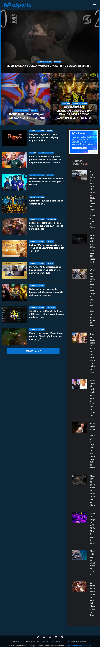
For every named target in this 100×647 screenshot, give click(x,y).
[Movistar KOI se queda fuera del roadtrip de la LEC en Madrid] (50, 40)
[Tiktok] (38, 636)
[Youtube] (56, 636)
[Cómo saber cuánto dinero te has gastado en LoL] (14, 204)
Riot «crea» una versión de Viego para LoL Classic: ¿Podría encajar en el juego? (46, 336)
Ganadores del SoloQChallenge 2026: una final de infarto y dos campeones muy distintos (74, 113)
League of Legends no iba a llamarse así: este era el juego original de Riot (44, 137)
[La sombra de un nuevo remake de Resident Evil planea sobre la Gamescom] (79, 586)
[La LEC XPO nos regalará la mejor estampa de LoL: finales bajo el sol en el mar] (14, 248)
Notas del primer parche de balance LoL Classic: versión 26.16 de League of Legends (46, 292)
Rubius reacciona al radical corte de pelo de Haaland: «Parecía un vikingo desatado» (92, 398)
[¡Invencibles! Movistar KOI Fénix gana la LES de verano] (25, 99)
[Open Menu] (94, 5)
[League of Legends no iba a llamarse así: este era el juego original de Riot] (14, 138)
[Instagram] (50, 636)
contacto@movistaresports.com (77, 641)
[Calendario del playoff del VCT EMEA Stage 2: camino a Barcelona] (79, 517)
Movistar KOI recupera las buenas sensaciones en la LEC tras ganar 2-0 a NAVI (47, 181)
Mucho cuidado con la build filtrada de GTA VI (92, 563)
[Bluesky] (62, 636)
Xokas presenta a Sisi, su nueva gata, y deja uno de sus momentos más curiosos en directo (92, 445)
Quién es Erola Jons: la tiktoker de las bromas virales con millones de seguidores (92, 353)
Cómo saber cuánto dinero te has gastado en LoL (46, 202)
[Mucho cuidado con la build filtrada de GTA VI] (79, 555)
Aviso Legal (14, 641)
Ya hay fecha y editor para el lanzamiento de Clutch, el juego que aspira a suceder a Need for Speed (92, 199)
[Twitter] (44, 636)
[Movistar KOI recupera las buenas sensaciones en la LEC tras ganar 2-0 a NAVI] (14, 182)
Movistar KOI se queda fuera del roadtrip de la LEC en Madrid (49, 65)
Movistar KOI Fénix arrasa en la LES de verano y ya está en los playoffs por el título (45, 269)
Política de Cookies (31, 641)
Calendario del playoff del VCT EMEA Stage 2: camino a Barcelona (92, 528)
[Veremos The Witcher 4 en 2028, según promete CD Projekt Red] (79, 239)
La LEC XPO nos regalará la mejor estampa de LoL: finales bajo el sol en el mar (46, 247)
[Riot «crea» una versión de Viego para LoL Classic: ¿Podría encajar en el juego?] (14, 336)
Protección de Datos (51, 641)
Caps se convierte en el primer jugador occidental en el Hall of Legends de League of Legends (45, 159)
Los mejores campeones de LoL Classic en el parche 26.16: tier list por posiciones (46, 225)
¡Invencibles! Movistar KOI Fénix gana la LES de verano (26, 116)
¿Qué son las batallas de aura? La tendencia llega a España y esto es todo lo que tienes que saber (92, 298)
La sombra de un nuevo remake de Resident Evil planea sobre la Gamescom (92, 598)
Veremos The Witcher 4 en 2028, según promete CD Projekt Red (92, 248)
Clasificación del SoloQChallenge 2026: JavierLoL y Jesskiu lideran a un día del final (46, 314)
